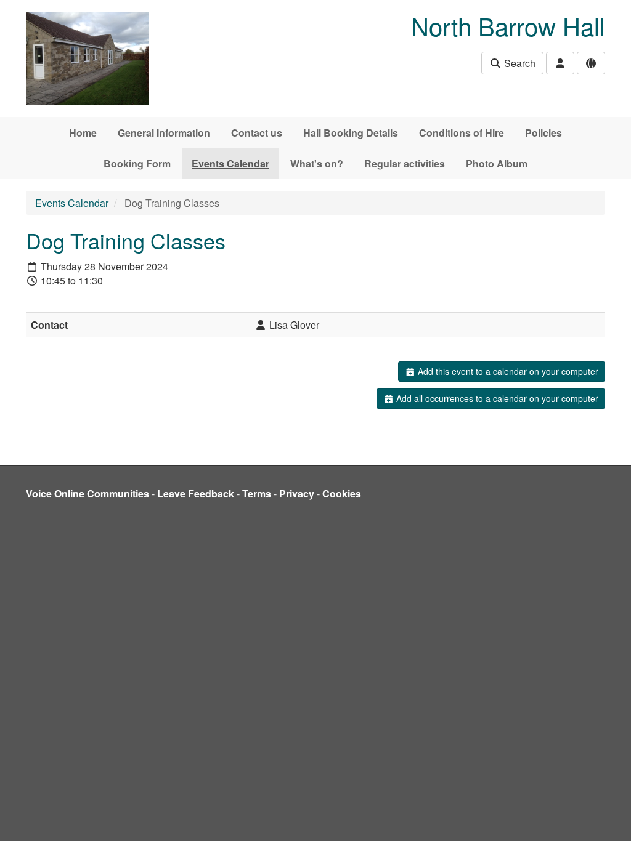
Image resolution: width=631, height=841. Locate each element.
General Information (164, 133)
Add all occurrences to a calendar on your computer (496, 398)
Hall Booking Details (350, 133)
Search (518, 63)
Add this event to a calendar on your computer (506, 371)
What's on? (316, 163)
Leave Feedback (195, 493)
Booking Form (137, 163)
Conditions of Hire (461, 133)
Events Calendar (230, 163)
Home (83, 133)
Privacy (296, 493)
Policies (543, 133)
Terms (256, 493)
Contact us (256, 133)
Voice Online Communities (87, 493)
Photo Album (496, 163)
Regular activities (404, 163)
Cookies (341, 493)
